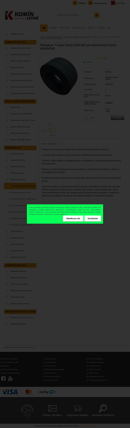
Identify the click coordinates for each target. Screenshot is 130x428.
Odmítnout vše (73, 218)
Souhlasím (93, 218)
